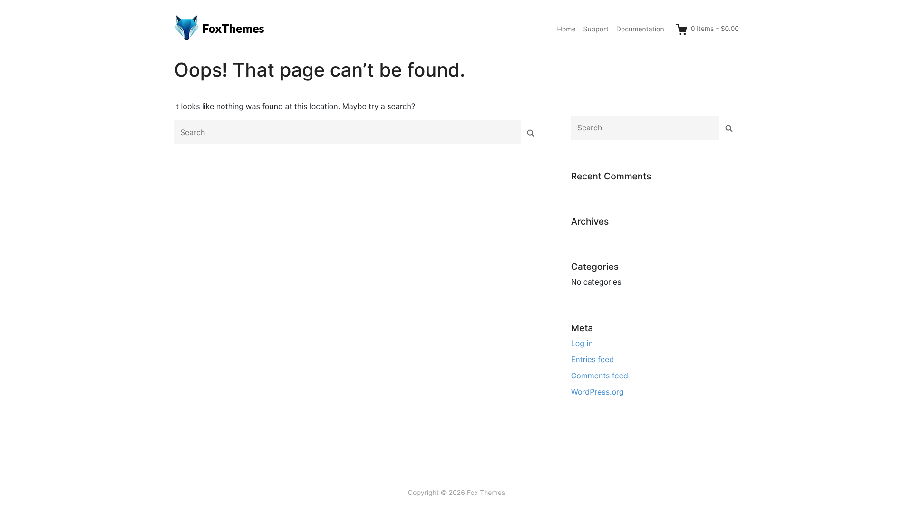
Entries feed (592, 359)
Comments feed (599, 375)
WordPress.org (597, 391)
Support (596, 29)
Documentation (640, 29)
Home (566, 29)
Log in (582, 343)
